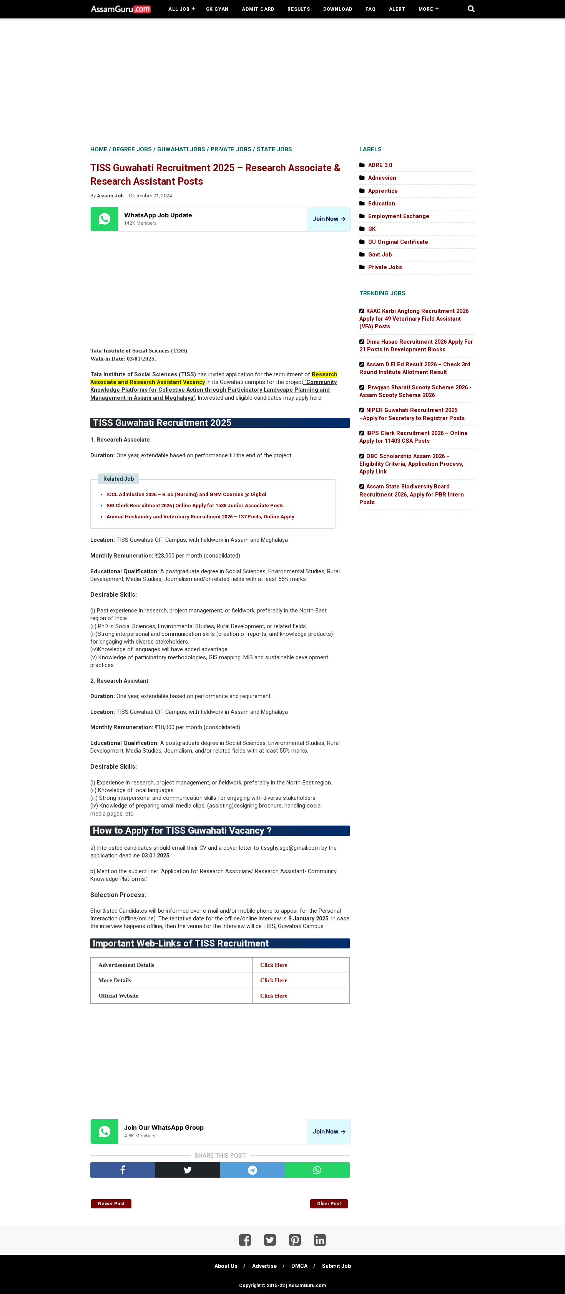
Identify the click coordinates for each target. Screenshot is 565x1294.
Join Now (329, 218)
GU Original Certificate (398, 242)
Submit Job (336, 1266)
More (426, 9)
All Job (179, 9)
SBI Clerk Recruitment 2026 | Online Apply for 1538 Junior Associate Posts (195, 505)
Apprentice (383, 191)
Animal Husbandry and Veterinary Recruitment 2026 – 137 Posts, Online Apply (200, 517)
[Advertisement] (282, 80)
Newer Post (111, 1203)
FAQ (371, 9)
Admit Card (258, 9)
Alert (397, 9)
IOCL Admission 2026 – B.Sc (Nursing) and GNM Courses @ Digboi (186, 494)
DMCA (299, 1266)
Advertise (264, 1266)
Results (298, 9)
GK (372, 229)
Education (381, 203)
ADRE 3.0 (380, 165)
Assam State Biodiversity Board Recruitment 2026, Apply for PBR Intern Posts (411, 494)
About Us (226, 1266)
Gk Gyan (217, 9)
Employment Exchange (398, 216)
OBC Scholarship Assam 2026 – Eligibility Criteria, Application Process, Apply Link (411, 464)
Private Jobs (385, 267)
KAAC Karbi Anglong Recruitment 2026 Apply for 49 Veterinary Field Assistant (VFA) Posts (414, 319)
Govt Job (380, 255)
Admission (382, 178)
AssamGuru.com (306, 1285)
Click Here (273, 965)
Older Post (329, 1203)
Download (337, 9)
